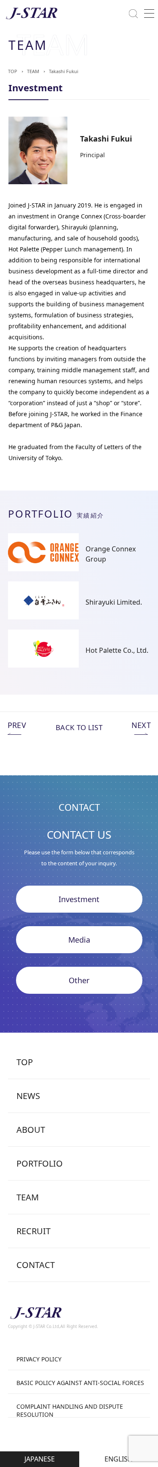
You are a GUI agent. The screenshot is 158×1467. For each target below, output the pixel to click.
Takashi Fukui (63, 71)
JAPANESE (39, 1459)
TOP (12, 71)
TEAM (33, 71)
